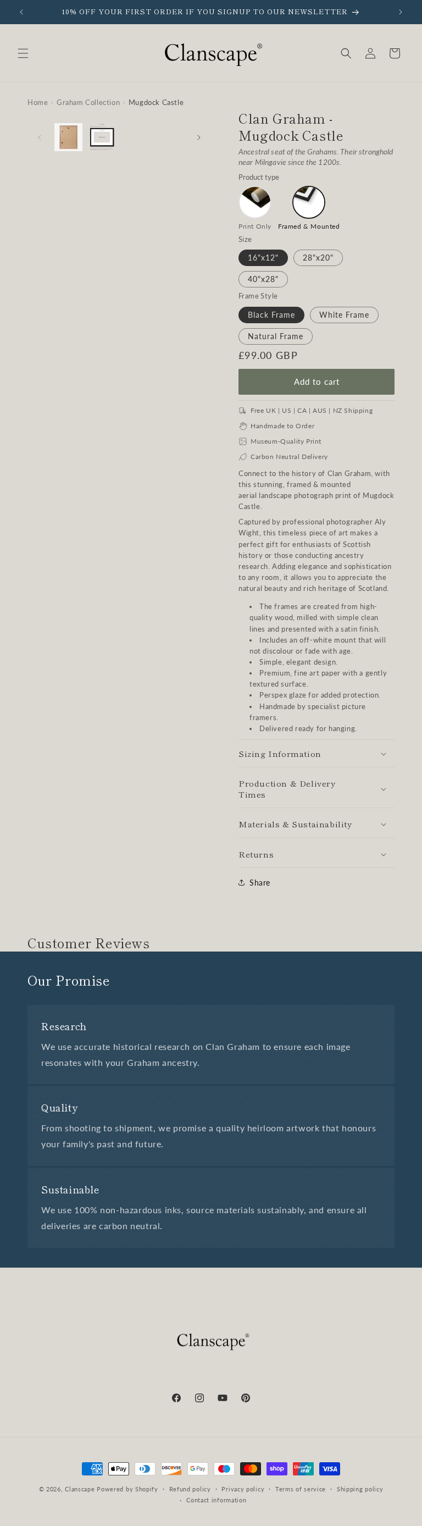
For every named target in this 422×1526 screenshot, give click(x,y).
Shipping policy (360, 1488)
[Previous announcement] (21, 12)
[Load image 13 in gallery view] (102, 137)
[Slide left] (39, 137)
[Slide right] (199, 137)
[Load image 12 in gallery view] (68, 137)
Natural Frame (275, 336)
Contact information (216, 1499)
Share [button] (259, 882)
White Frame (344, 314)
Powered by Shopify (127, 1488)
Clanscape (80, 1488)
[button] (23, 53)
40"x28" (263, 279)
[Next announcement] (400, 12)
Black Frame (271, 314)
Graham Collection (88, 102)
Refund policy (190, 1488)
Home (37, 102)
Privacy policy (242, 1488)
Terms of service (300, 1488)
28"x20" (318, 257)
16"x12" (263, 257)
